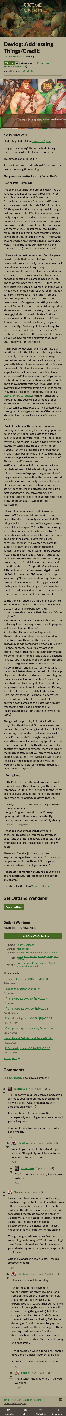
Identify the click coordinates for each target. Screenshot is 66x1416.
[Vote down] (4, 1093)
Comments (57, 1413)
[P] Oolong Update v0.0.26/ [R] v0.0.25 (27, 1048)
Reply (11, 1137)
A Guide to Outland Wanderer (22, 988)
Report (37, 1399)
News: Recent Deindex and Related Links (28, 1038)
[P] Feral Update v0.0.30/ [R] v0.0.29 (25, 998)
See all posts (10, 1058)
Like (11, 63)
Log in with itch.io (14, 1077)
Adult (20, 956)
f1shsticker (43, 63)
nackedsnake (20, 1088)
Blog (24, 1403)
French (30, 963)
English (21, 963)
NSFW (20, 959)
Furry (50, 956)
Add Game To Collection (35, 936)
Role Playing (36, 952)
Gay (56, 956)
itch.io (6, 1399)
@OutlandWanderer (15, 66)
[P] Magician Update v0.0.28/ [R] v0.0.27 (28, 1018)
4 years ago (35, 1088)
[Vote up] (4, 1089)
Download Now (14, 907)
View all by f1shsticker (22, 1399)
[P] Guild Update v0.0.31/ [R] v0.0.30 (26, 978)
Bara (26, 956)
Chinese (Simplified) (28, 965)
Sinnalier (18, 1192)
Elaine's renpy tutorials (17, 395)
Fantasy (42, 956)
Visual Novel (51, 952)
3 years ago (42, 1168)
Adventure (23, 952)
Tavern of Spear (41, 141)
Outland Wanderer (14, 56)
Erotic (33, 956)
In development (25, 944)
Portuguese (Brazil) (45, 963)
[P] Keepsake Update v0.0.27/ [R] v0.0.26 (28, 1028)
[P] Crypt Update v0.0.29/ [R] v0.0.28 (26, 1008)
